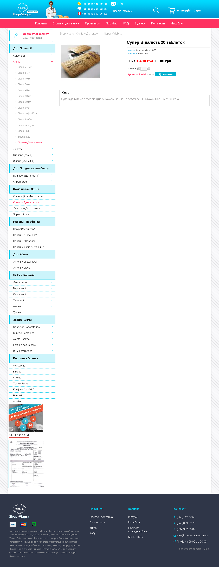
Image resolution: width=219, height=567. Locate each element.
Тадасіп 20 (24, 136)
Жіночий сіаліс (21, 267)
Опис (65, 92)
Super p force (21, 214)
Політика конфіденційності (139, 529)
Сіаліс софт (24, 107)
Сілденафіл (19, 55)
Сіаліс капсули (26, 125)
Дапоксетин (20, 282)
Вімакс (17, 371)
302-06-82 (94, 13)
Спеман (17, 377)
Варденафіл (20, 288)
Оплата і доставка (66, 23)
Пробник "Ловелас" (24, 241)
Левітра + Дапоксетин (26, 208)
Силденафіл (20, 294)
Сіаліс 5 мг (24, 72)
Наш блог (177, 23)
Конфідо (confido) (23, 389)
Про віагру (92, 23)
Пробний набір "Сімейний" (28, 247)
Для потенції (22, 48)
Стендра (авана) (22, 155)
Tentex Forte (20, 383)
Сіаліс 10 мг (24, 78)
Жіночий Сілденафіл (25, 261)
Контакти (158, 23)
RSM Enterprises (22, 350)
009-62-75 (94, 8)
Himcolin (18, 395)
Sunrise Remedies (23, 333)
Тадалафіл (19, 300)
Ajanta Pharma (21, 339)
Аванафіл (18, 306)
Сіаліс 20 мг (24, 84)
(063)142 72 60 (186, 517)
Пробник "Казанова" (25, 235)
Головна (41, 23)
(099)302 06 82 (186, 529)
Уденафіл (18, 312)
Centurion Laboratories (26, 327)
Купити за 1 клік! (137, 74)
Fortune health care (24, 344)
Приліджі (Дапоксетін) (26, 175)
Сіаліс (16, 61)
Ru (121, 3)
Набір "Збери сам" (24, 229)
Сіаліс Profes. (25, 119)
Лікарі (93, 528)
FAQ (126, 23)
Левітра (18, 149)
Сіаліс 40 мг (24, 90)
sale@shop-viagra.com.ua (192, 535)
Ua (113, 3)
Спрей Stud (20, 181)
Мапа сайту (135, 536)
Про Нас (112, 23)
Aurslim (17, 401)
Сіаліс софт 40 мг (27, 113)
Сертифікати (97, 522)
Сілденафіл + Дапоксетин (28, 196)
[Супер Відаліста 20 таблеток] (80, 79)
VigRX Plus (19, 365)
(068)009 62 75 (186, 523)
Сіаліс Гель (24, 131)
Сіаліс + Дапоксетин (26, 202)
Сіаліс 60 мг (24, 96)
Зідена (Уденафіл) (23, 161)
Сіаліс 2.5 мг (24, 67)
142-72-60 (94, 4)
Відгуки (140, 23)
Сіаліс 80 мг (24, 102)
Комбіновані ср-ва (26, 189)
